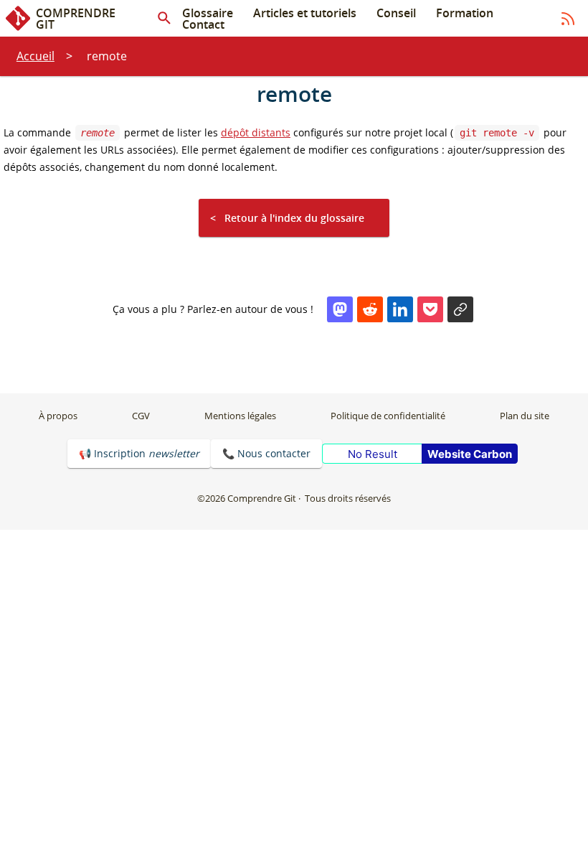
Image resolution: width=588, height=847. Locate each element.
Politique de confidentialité (388, 415)
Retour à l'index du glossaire (294, 218)
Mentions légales (240, 415)
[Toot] (340, 309)
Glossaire (207, 13)
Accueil (35, 56)
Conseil (396, 13)
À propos (58, 415)
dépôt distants (255, 132)
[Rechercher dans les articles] (164, 18)
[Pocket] (430, 309)
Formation (464, 13)
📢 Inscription (139, 453)
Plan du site (524, 415)
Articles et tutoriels (304, 13)
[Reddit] (370, 309)
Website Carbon (469, 454)
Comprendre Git (75, 18)
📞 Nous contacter (266, 453)
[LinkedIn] (400, 309)
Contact (203, 24)
